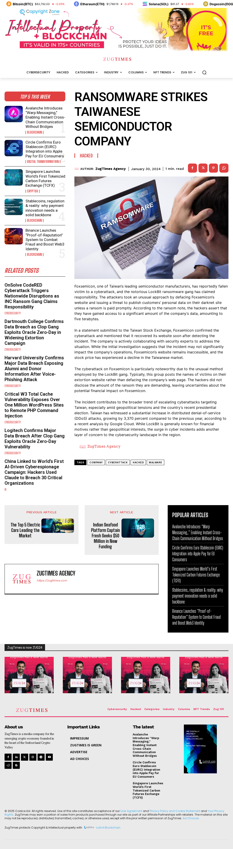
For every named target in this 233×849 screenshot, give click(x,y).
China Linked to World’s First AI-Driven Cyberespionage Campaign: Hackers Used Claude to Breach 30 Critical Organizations (34, 472)
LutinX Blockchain (108, 828)
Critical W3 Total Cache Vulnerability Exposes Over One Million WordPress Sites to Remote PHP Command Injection (34, 405)
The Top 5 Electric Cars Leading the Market (25, 530)
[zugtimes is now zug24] (29, 675)
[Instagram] (32, 757)
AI (5, 489)
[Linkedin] (16, 757)
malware (155, 462)
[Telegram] (41, 757)
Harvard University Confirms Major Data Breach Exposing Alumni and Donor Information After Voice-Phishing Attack (34, 368)
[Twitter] (24, 757)
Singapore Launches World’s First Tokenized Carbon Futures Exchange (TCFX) (45, 178)
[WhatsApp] (223, 168)
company (96, 462)
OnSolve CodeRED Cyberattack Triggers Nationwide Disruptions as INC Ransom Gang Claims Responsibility (32, 296)
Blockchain (34, 132)
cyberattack (118, 462)
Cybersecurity (13, 313)
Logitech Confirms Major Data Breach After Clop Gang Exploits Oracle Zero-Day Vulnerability (35, 438)
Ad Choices (191, 818)
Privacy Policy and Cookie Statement (174, 811)
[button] (204, 72)
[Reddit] (8, 765)
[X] (203, 168)
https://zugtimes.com (52, 580)
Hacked (86, 155)
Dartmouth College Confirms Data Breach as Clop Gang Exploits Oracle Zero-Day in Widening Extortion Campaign (34, 332)
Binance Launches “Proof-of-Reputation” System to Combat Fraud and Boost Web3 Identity (44, 239)
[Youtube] (49, 757)
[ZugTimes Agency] (77, 168)
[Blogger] (16, 765)
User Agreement (131, 811)
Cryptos (32, 191)
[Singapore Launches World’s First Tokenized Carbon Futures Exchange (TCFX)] (14, 177)
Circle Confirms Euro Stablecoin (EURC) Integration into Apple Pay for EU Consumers (44, 149)
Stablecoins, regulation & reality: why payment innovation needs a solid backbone (44, 208)
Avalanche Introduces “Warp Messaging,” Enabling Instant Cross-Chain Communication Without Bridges (45, 117)
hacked (138, 462)
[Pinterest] (213, 168)
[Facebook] (192, 168)
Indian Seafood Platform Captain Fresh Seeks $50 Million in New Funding (105, 535)
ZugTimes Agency (110, 169)
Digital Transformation (43, 161)
